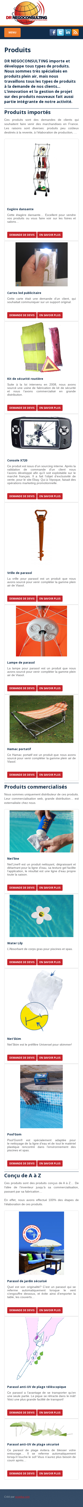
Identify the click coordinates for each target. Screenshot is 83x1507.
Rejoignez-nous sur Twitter (60, 32)
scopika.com (22, 1496)
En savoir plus (49, 235)
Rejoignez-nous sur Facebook (53, 32)
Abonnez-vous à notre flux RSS (75, 32)
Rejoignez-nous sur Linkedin (67, 32)
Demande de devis (21, 235)
